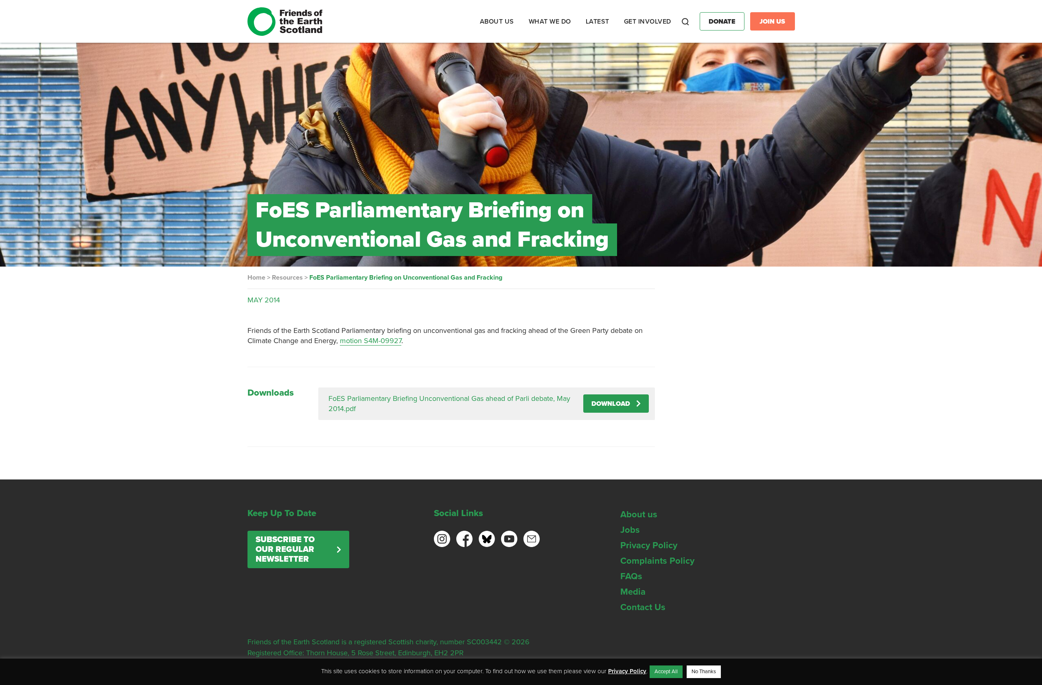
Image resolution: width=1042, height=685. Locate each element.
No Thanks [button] (704, 671)
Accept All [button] (666, 671)
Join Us (772, 22)
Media (633, 592)
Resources (287, 278)
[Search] (685, 21)
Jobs (630, 530)
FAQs (631, 576)
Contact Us (642, 607)
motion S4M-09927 (370, 340)
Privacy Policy (648, 545)
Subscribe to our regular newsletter (285, 549)
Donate (722, 22)
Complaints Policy (657, 561)
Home (256, 278)
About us (638, 514)
